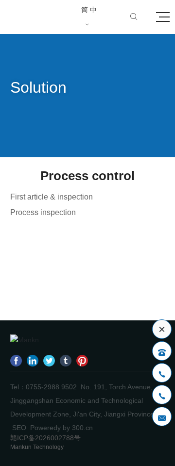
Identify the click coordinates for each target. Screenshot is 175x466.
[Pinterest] (82, 360)
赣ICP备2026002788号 (45, 438)
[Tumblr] (65, 360)
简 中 (89, 17)
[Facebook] (16, 360)
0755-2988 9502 (51, 387)
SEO (19, 428)
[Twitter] (49, 360)
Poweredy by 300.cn (61, 428)
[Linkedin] (32, 360)
